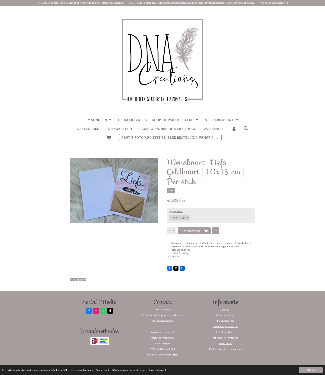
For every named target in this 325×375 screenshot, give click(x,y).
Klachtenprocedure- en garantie (225, 349)
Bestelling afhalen (225, 332)
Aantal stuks (176, 211)
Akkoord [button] (311, 370)
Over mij (225, 309)
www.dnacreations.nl (162, 332)
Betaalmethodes (225, 320)
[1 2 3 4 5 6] (171, 230)
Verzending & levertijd (225, 326)
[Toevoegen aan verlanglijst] (215, 230)
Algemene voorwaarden (225, 337)
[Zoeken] (246, 128)
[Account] (234, 128)
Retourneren (225, 343)
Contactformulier (225, 315)
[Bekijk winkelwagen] (108, 137)
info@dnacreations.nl (162, 337)
